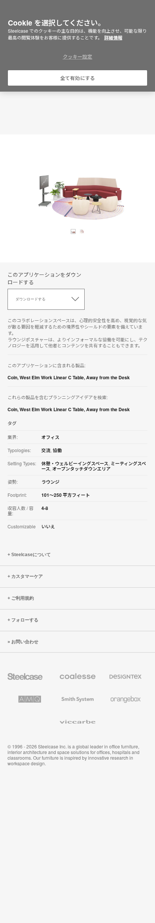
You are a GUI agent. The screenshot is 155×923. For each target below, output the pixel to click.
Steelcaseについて (31, 554)
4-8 (44, 508)
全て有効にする (77, 77)
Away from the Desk (108, 377)
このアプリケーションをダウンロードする (44, 278)
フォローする (24, 620)
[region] (77, 46)
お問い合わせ (24, 641)
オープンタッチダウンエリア (81, 468)
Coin (12, 377)
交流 (45, 450)
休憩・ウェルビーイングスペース (74, 463)
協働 (57, 450)
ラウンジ (50, 481)
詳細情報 (113, 37)
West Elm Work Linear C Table (52, 377)
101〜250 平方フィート (65, 495)
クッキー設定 (78, 56)
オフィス (50, 437)
